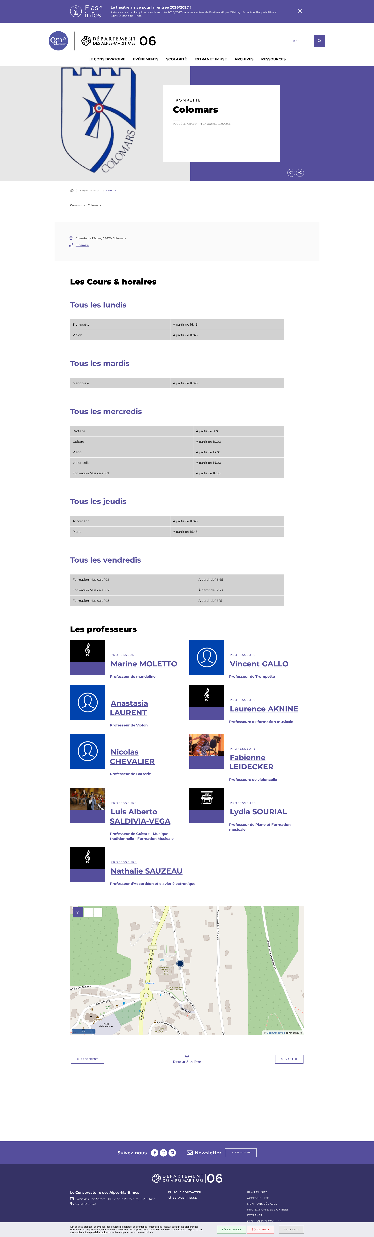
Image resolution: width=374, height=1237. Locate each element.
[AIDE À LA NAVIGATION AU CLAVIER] (78, 912)
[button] (319, 41)
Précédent (89, 1059)
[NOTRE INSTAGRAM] (163, 1153)
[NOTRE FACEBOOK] (155, 1153)
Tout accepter (234, 1229)
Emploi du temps (90, 190)
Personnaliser (291, 1229)
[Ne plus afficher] (300, 11)
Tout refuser (263, 1229)
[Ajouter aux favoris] (291, 173)
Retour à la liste (187, 1061)
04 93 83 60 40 (85, 1204)
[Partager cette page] (300, 173)
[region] (177, 332)
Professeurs (124, 655)
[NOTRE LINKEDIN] (172, 1153)
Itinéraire (82, 245)
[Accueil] (72, 190)
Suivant (287, 1059)
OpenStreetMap (275, 1032)
